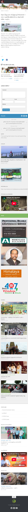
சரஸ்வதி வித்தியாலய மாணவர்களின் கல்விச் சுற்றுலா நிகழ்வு (13, 338)
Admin (10, 78)
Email (15, 99)
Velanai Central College (10, 374)
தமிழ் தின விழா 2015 (5, 376)
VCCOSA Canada (5, 419)
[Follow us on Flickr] (24, 116)
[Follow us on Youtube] (26, 116)
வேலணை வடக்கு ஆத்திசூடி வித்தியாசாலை (12, 315)
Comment (4, 90)
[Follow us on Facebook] (22, 116)
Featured (3, 440)
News (2, 10)
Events (2, 315)
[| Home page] (3, 2)
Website (4, 104)
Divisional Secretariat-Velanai (8, 410)
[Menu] (26, 1)
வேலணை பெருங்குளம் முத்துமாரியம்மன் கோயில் (11, 357)
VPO (6, 336)
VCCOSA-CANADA (8, 394)
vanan (3, 21)
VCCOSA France (5, 416)
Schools (6, 10)
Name (3, 99)
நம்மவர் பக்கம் (8, 486)
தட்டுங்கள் (4, 413)
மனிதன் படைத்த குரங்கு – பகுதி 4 (9, 488)
